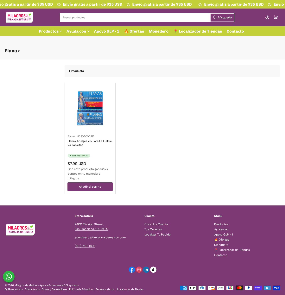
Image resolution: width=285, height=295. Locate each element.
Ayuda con (76, 31)
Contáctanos (32, 289)
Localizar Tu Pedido (157, 234)
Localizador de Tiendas (130, 289)
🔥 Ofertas (134, 31)
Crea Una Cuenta (156, 224)
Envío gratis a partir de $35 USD (92, 4)
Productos (49, 31)
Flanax (71, 136)
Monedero (158, 31)
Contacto (235, 31)
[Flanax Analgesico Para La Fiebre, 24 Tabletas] (90, 108)
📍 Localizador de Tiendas (197, 31)
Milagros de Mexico (26, 285)
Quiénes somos (14, 289)
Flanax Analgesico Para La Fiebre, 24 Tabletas (90, 143)
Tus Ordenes (153, 229)
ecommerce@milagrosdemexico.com (100, 237)
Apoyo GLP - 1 (106, 31)
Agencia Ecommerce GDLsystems (59, 285)
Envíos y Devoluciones (54, 289)
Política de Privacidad (81, 289)
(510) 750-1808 (85, 246)
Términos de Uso (105, 289)
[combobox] (147, 17)
